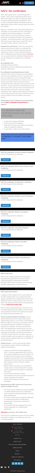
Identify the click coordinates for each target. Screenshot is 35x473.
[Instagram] (22, 463)
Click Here (30, 54)
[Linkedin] (19, 463)
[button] (29, 3)
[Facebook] (13, 463)
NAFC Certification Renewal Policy (16, 102)
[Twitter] (16, 463)
